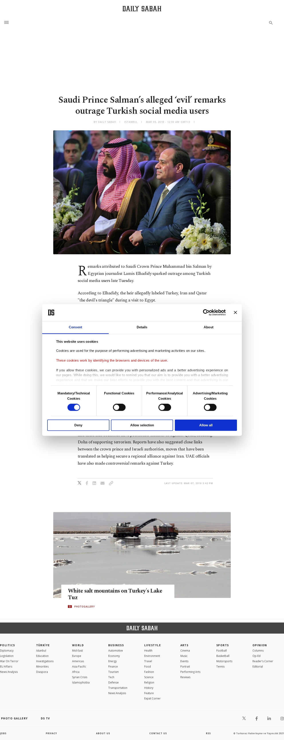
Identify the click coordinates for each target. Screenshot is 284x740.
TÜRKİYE (43, 645)
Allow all (206, 425)
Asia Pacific (79, 666)
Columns (258, 650)
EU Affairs (6, 666)
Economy (114, 656)
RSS (208, 733)
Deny (78, 425)
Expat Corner (152, 698)
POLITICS (7, 645)
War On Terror (9, 661)
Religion (149, 682)
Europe (76, 656)
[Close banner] (235, 312)
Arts (184, 645)
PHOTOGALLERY (84, 606)
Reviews (185, 677)
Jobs (3, 733)
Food (147, 666)
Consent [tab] (75, 327)
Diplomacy (7, 650)
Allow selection (142, 425)
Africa (75, 672)
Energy (112, 661)
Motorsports (224, 661)
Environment (152, 656)
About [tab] (208, 327)
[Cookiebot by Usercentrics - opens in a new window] (206, 312)
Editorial (257, 666)
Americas (78, 661)
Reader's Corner (262, 661)
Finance (113, 666)
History (148, 688)
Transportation (117, 688)
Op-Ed (256, 656)
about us (103, 733)
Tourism (113, 672)
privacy (51, 733)
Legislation (7, 656)
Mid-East (77, 650)
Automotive (115, 650)
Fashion (149, 672)
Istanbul (41, 650)
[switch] (119, 407)
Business (116, 645)
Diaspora (42, 672)
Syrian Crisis (79, 677)
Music (183, 656)
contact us (158, 733)
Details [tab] (142, 327)
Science (149, 677)
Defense (113, 682)
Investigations (44, 661)
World (78, 645)
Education (42, 656)
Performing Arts (190, 672)
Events (184, 661)
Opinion (259, 645)
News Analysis (9, 672)
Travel (148, 661)
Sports (222, 645)
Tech (111, 677)
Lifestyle (152, 645)
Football (221, 650)
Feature (149, 693)
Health (148, 650)
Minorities (42, 666)
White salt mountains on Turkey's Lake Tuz (115, 594)
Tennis (220, 666)
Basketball (222, 656)
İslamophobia (81, 682)
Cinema (185, 650)
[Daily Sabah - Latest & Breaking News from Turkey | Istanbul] (141, 8)
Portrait (185, 666)
